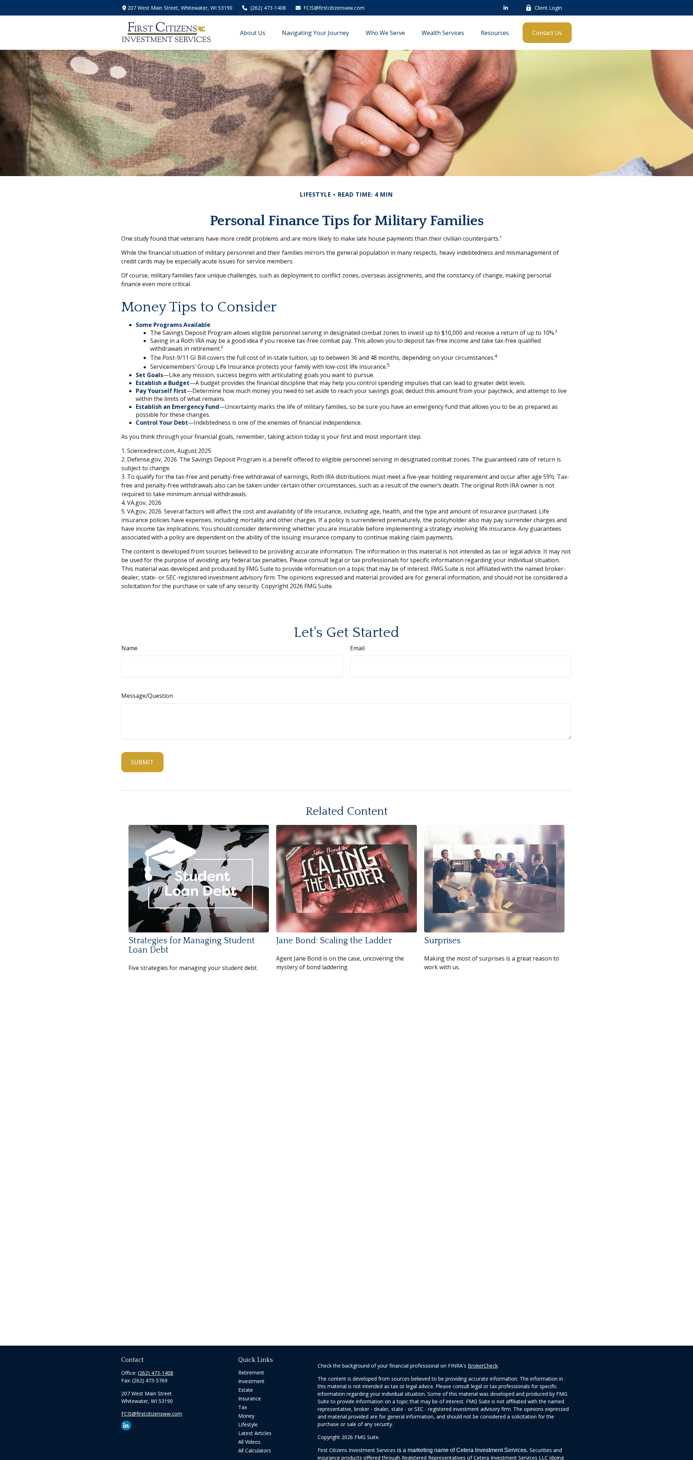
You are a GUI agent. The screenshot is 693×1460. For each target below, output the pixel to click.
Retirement (251, 1372)
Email (357, 648)
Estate (245, 1389)
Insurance (249, 1398)
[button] (252, 33)
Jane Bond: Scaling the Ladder (334, 940)
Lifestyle (248, 1424)
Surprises (442, 940)
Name (129, 648)
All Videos (249, 1441)
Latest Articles (254, 1433)
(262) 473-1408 (268, 7)
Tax (242, 1407)
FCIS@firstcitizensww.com (334, 7)
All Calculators (254, 1450)
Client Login (548, 7)
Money (246, 1415)
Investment (251, 1381)
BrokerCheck (483, 1365)
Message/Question (147, 696)
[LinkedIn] (505, 7)
